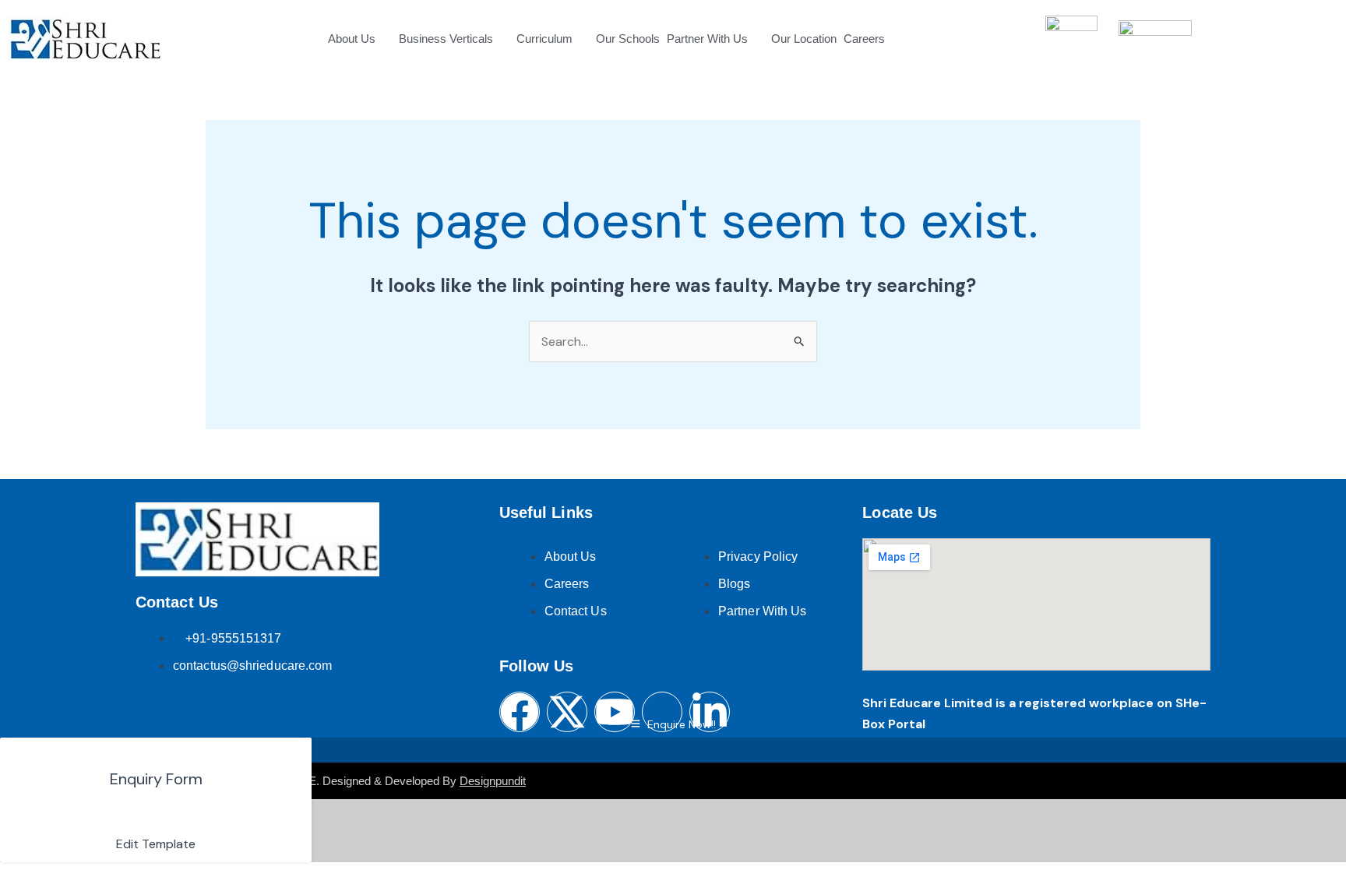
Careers (864, 38)
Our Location (804, 38)
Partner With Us (707, 38)
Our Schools (628, 38)
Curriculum (544, 38)
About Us (351, 38)
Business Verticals (446, 38)
